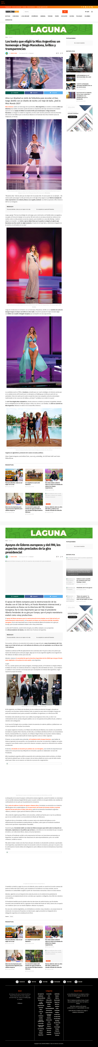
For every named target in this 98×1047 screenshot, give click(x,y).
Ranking (57, 1020)
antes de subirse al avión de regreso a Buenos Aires (23, 805)
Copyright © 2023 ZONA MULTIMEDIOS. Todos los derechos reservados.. (49, 1043)
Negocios (57, 1002)
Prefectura (57, 1014)
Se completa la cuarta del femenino (45, 209)
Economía (48, 994)
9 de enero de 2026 (81, 79)
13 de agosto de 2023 (81, 589)
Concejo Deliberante (41, 1020)
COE (41, 1013)
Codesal (41, 1011)
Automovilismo (41, 998)
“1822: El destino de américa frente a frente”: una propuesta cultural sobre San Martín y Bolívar (78, 1002)
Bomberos (40, 1000)
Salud (57, 1025)
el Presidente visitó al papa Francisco (40, 739)
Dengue (41, 1033)
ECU (49, 996)
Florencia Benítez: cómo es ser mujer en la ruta (18, 209)
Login (87, 11)
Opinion (57, 1006)
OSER (57, 1008)
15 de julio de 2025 (72, 70)
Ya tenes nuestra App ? (17, 7)
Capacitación (41, 1005)
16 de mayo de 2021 (23, 53)
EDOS (48, 998)
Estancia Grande (49, 1015)
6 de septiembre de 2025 (73, 574)
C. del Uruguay (25, 16)
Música (57, 998)
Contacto (24, 7)
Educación (64, 16)
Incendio (49, 1032)
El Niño (49, 1004)
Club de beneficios (31, 7)
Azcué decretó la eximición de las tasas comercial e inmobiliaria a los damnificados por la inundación (84, 96)
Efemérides (35, 16)
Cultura (71, 16)
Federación (49, 1020)
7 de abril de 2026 (49, 512)
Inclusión (49, 1034)
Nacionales (57, 1000)
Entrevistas (8, 20)
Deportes (40, 1035)
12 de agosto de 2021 (81, 89)
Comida (41, 1018)
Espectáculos (49, 1012)
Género (49, 1026)
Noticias (7, 16)
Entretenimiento (50, 1008)
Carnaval (42, 16)
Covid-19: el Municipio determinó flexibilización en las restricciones (84, 85)
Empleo (49, 1006)
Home (6, 37)
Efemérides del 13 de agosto (84, 587)
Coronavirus (41, 1028)
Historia (49, 1030)
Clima (40, 1009)
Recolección (57, 1022)
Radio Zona (14, 53)
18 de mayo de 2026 (50, 490)
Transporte (57, 1033)
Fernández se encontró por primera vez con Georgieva (27, 749)
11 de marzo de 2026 (81, 601)
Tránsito (57, 1031)
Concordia (15, 16)
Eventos (49, 1018)
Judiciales (57, 994)
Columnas (87, 16)
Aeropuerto (41, 994)
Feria (49, 1022)
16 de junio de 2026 (10, 486)
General (10, 37)
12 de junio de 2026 (30, 486)
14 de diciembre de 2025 (82, 584)
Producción (57, 1016)
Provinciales (57, 1018)
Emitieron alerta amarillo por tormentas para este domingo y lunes (83, 580)
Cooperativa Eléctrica (41, 1026)
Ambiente (40, 996)
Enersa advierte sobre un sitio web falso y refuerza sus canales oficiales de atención (53, 508)
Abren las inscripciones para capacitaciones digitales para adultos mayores (13, 508)
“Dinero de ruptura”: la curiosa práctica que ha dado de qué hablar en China (84, 597)
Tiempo (57, 16)
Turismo (50, 16)
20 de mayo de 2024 (81, 101)
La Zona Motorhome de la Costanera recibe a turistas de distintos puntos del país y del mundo (78, 995)
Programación (8, 7)
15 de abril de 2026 (30, 514)
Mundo (57, 996)
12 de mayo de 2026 (10, 512)
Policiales (79, 16)
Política (57, 1012)
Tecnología (57, 1027)
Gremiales (49, 1028)
